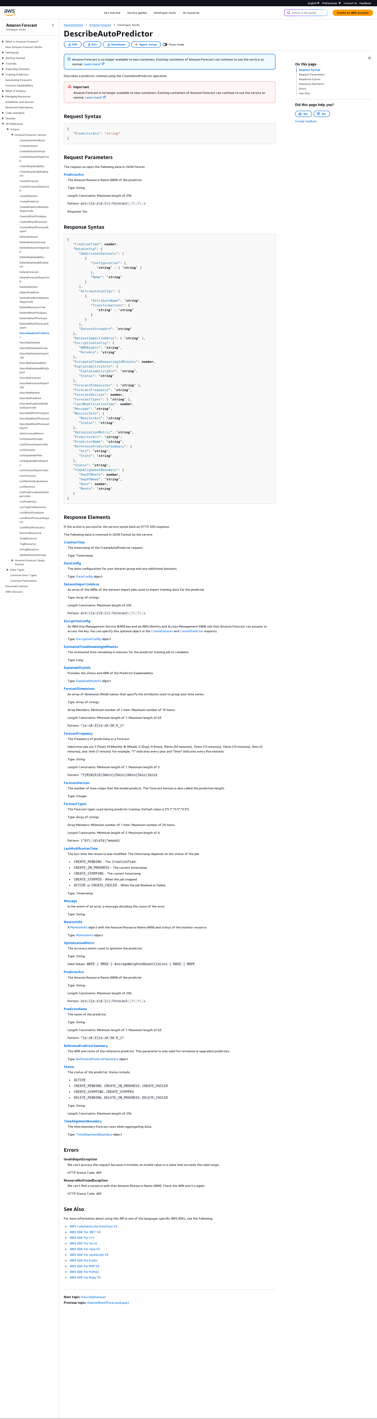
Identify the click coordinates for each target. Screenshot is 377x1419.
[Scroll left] (101, 13)
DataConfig (85, 249)
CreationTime (87, 244)
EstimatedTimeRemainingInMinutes (105, 362)
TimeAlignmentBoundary (95, 470)
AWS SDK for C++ (82, 1238)
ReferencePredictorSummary (99, 446)
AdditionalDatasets (98, 253)
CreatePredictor (191, 631)
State (86, 456)
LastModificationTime (94, 404)
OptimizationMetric (92, 432)
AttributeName (105, 300)
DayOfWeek (90, 479)
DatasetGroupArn (95, 329)
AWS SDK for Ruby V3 (85, 1277)
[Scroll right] (202, 13)
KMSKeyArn (90, 348)
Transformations (107, 305)
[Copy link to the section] (60, 116)
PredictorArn (87, 133)
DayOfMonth (91, 474)
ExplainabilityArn (97, 371)
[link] (128, 25)
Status (87, 376)
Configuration (105, 263)
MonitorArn (91, 418)
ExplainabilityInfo (92, 366)
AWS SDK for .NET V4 (85, 1232)
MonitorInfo (86, 413)
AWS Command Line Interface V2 (93, 1226)
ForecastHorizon (89, 395)
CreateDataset (162, 631)
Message (82, 409)
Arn (84, 451)
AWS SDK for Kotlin (83, 1260)
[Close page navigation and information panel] (369, 58)
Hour (85, 484)
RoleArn (88, 352)
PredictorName (88, 442)
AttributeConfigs (96, 291)
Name (97, 277)
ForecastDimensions (92, 385)
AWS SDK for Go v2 (83, 1243)
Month (86, 489)
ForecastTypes (88, 399)
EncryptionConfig (90, 343)
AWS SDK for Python (84, 1272)
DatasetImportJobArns (94, 338)
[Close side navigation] (53, 25)
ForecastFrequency (91, 390)
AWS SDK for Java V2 (85, 1249)
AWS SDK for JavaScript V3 (89, 1255)
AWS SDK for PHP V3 (84, 1266)
